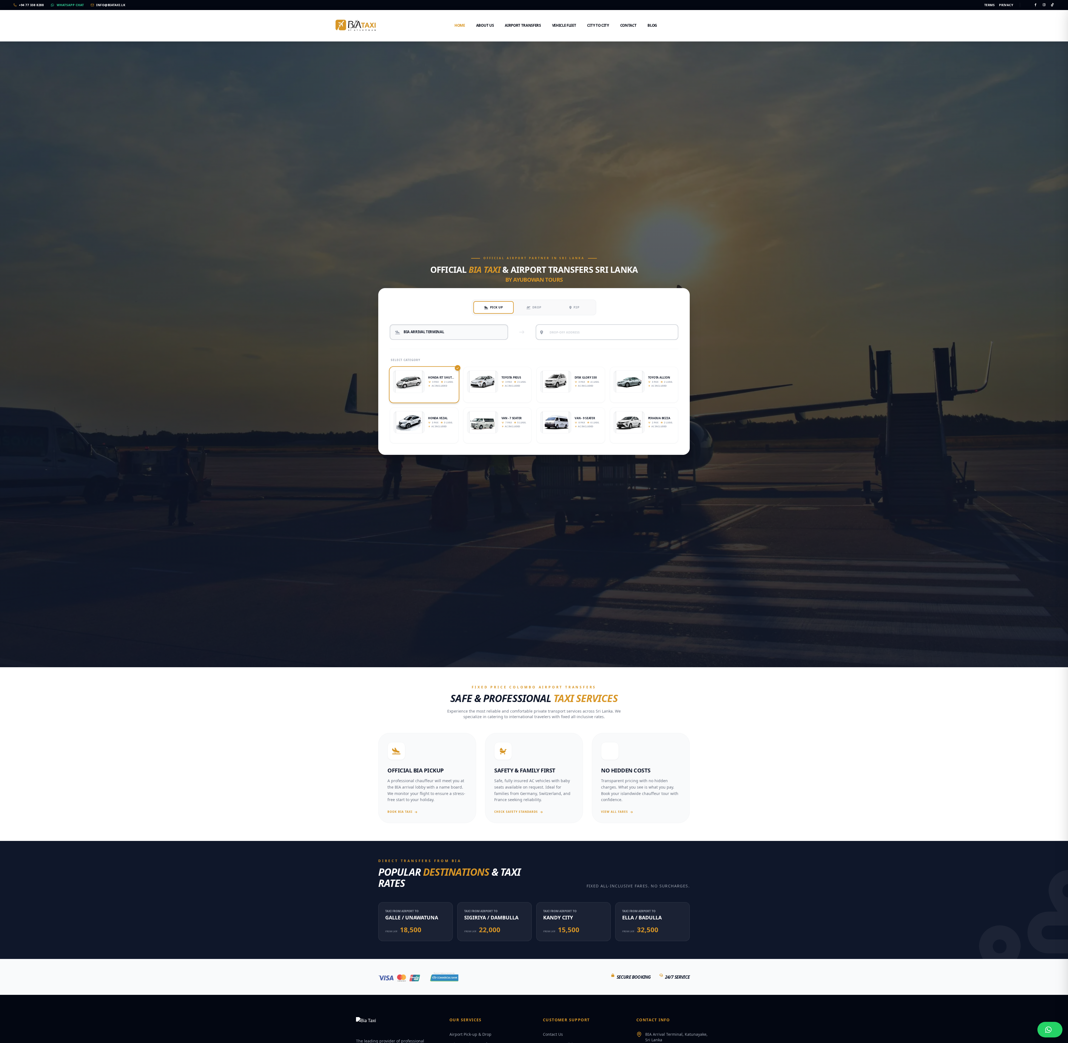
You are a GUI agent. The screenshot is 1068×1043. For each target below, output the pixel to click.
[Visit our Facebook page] (1036, 5)
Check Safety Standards (516, 812)
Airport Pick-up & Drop (470, 1034)
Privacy (1006, 5)
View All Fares (614, 812)
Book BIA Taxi (399, 812)
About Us (485, 25)
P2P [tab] (576, 307)
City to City (598, 25)
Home (459, 25)
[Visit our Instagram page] (1044, 5)
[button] (424, 384)
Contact (628, 25)
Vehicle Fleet (564, 25)
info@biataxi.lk (110, 5)
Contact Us (553, 1034)
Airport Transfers (523, 25)
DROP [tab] (537, 307)
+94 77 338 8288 (31, 5)
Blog (652, 25)
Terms (989, 5)
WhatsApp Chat (70, 5)
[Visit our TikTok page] (1052, 5)
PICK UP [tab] (496, 307)
